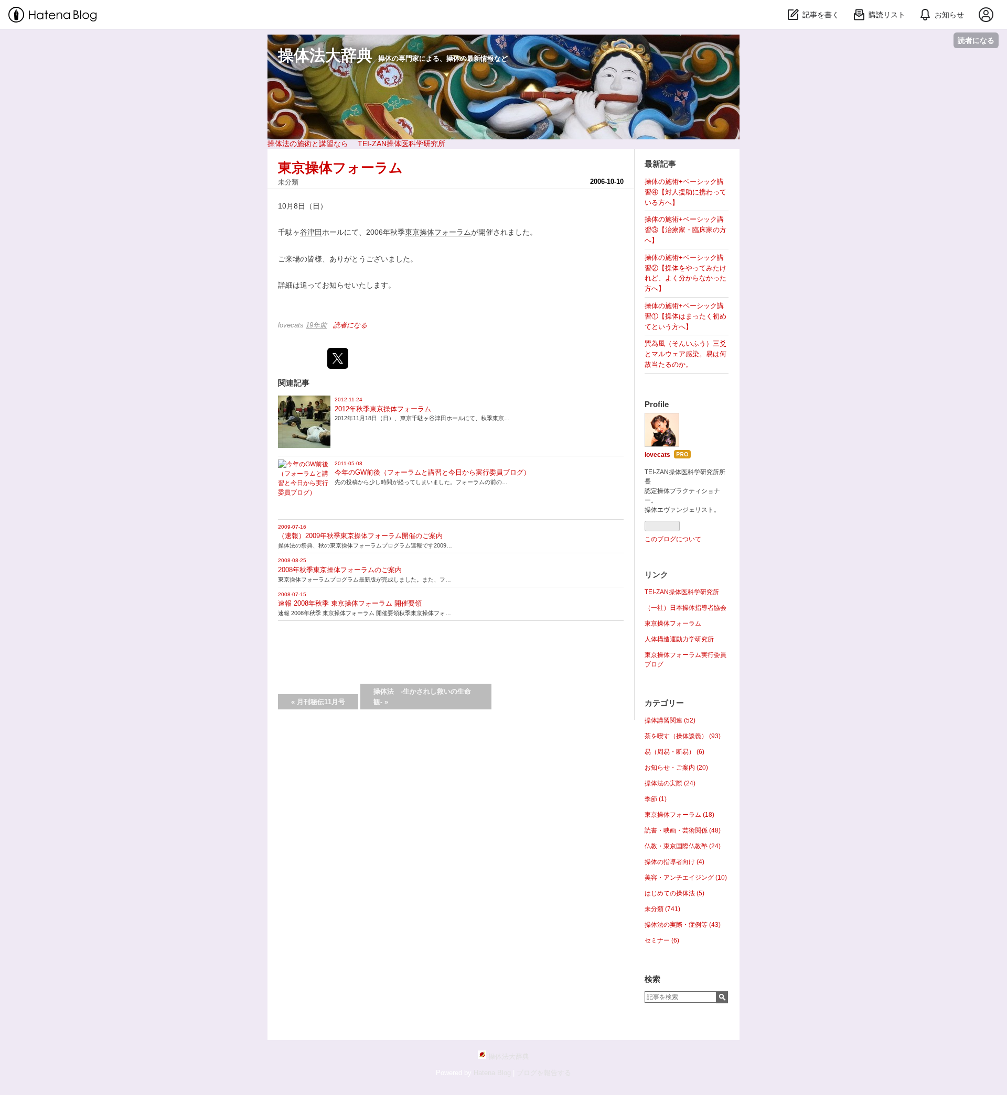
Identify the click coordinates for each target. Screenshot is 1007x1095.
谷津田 (311, 232)
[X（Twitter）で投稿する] (337, 358)
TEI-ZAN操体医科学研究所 (682, 592)
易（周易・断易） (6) (674, 751)
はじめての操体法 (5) (674, 893)
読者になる (976, 40)
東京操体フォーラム (340, 168)
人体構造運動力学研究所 (679, 639)
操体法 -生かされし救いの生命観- (422, 696)
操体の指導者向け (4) (674, 862)
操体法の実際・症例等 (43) (683, 924)
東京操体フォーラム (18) (679, 814)
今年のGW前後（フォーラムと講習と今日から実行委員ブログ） (432, 472)
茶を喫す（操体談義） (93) (683, 736)
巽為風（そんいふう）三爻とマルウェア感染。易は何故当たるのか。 (685, 354)
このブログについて (673, 539)
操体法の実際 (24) (670, 783)
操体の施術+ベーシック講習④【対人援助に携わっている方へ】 (685, 192)
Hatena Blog (492, 1073)
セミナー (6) (662, 940)
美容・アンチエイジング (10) (686, 877)
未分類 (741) (662, 909)
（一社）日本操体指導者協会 (685, 607)
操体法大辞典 (325, 55)
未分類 (288, 182)
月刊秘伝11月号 (318, 702)
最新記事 (660, 163)
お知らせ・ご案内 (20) (676, 767)
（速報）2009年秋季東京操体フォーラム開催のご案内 (360, 536)
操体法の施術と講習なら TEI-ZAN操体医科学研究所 (356, 143)
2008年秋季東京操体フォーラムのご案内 (340, 570)
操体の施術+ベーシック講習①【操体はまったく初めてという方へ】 (685, 316)
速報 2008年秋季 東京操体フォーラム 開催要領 (350, 603)
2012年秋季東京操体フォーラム (383, 409)
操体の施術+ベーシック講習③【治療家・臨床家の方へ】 (685, 229)
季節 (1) (656, 799)
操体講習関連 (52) (670, 720)
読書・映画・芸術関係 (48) (683, 830)
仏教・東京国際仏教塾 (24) (683, 846)
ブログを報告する (544, 1073)
